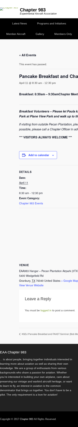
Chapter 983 (33, 9)
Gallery (40, 33)
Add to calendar (38, 155)
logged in (46, 310)
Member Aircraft (15, 33)
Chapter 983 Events (31, 203)
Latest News (19, 23)
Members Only (63, 33)
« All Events (27, 55)
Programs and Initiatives (51, 23)
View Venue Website (31, 285)
